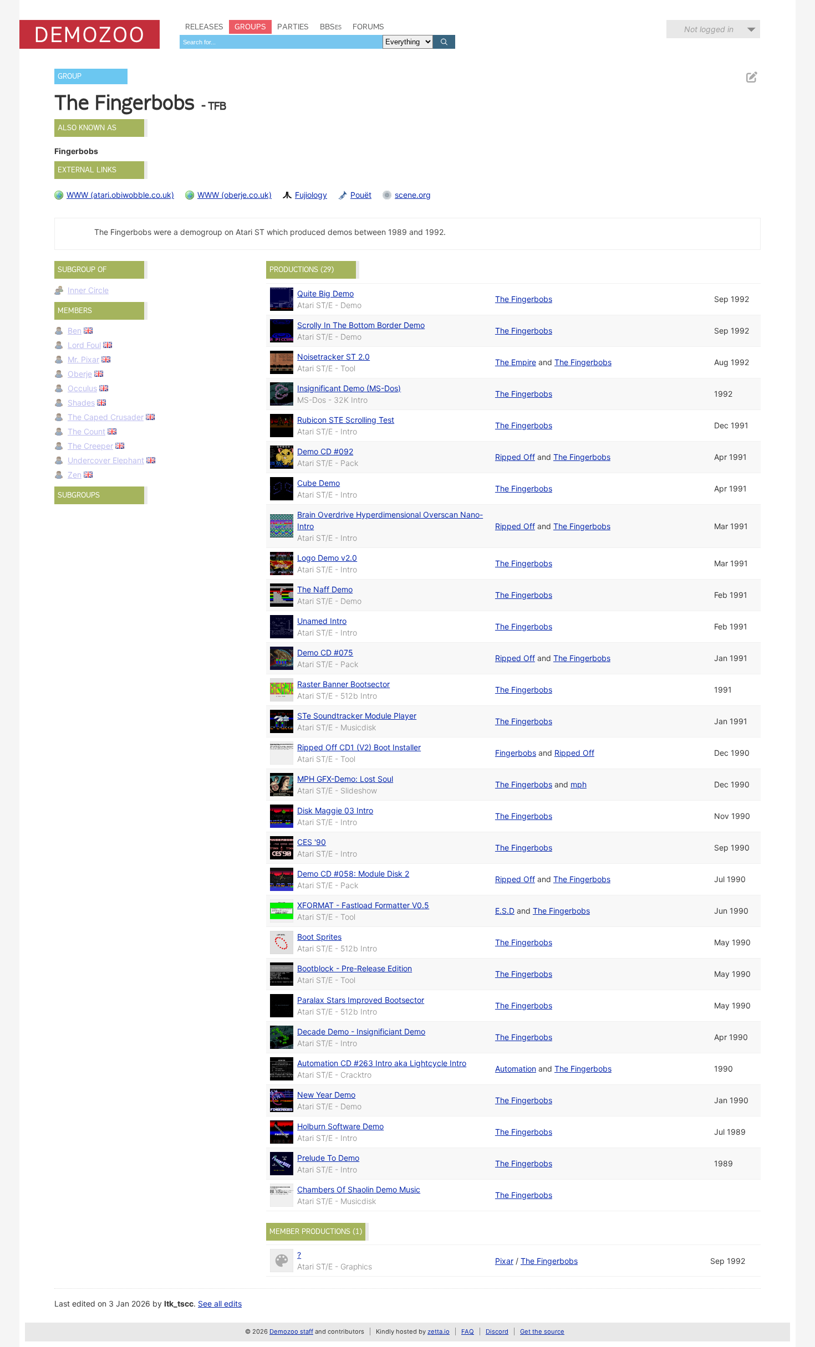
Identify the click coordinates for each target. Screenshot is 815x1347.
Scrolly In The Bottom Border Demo (361, 325)
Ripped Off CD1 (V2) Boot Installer (359, 747)
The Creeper (90, 445)
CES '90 (311, 842)
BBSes (331, 27)
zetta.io (438, 1331)
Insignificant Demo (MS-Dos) (349, 388)
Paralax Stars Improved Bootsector (360, 1000)
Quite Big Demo (325, 293)
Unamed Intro (322, 621)
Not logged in (708, 29)
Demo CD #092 (325, 451)
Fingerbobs (515, 752)
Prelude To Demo (328, 1157)
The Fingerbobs (523, 299)
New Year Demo (326, 1094)
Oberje (80, 373)
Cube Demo (318, 483)
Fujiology (311, 194)
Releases (204, 27)
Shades (81, 402)
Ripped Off (515, 457)
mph (578, 784)
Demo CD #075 (325, 652)
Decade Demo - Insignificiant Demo (361, 1031)
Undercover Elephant (106, 460)
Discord (497, 1331)
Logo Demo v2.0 (327, 557)
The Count (86, 431)
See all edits (220, 1303)
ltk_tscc (178, 1303)
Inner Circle (88, 290)
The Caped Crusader (106, 417)
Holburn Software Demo (340, 1126)
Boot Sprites (319, 936)
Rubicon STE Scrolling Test (345, 419)
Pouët (360, 194)
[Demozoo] (89, 34)
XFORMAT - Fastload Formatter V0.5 (363, 905)
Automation (515, 1068)
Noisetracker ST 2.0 (333, 356)
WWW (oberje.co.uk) (234, 194)
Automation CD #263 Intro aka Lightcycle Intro (381, 1063)
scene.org (413, 194)
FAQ (467, 1331)
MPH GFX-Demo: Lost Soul (345, 778)
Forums (368, 27)
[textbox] (281, 42)
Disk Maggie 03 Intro (335, 810)
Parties (293, 27)
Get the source (542, 1331)
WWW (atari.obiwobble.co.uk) (120, 194)
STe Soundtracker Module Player (356, 715)
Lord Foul (84, 345)
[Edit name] (751, 77)
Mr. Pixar (83, 359)
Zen (74, 474)
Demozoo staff (291, 1331)
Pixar (504, 1261)
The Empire (515, 362)
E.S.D (505, 910)
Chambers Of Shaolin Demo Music (358, 1189)
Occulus (82, 388)
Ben (74, 330)
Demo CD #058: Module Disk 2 (353, 873)
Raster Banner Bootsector (343, 684)
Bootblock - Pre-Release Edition (354, 968)
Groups (250, 27)
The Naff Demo (325, 589)
